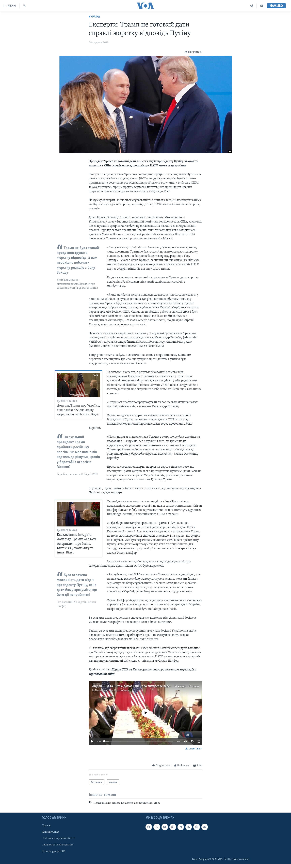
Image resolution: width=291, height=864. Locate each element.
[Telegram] (251, 5)
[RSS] (188, 827)
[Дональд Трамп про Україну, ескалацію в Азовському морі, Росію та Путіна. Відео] (78, 385)
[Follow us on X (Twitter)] (156, 827)
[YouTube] (262, 5)
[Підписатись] (204, 827)
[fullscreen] (199, 741)
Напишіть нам (50, 832)
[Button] (193, 52)
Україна (94, 16)
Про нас (46, 825)
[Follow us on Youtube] (164, 827)
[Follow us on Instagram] (172, 827)
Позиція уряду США (54, 851)
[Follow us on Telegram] (180, 827)
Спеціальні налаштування (57, 844)
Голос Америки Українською (112, 690)
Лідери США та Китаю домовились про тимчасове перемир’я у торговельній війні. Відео (154, 686)
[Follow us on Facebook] (149, 827)
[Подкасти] (196, 827)
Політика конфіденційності (58, 838)
